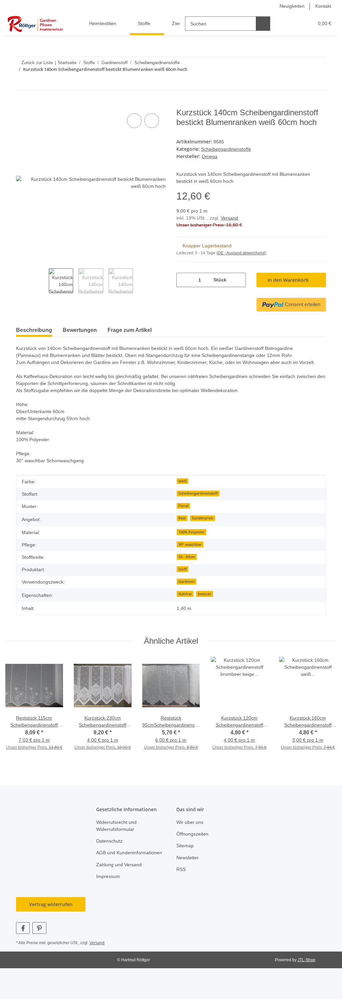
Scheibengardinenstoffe (228, 149)
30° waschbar (190, 558)
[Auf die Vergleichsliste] (134, 121)
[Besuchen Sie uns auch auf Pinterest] (39, 949)
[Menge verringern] (184, 279)
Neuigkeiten (290, 6)
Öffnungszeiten (193, 848)
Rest (182, 532)
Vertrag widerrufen (50, 925)
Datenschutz (110, 855)
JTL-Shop (307, 981)
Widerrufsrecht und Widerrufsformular (118, 839)
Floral (183, 519)
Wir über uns (191, 836)
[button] (283, 23)
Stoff (182, 583)
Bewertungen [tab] (80, 337)
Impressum (109, 897)
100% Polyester (191, 545)
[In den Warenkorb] (21, 104)
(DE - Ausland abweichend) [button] (242, 252)
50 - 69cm (186, 570)
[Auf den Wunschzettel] (151, 121)
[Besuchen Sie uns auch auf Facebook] (23, 949)
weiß (182, 495)
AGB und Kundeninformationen (121, 870)
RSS (180, 883)
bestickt (204, 607)
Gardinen (186, 595)
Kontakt (322, 6)
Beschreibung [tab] (34, 337)
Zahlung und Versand (120, 886)
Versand (231, 217)
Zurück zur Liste (37, 62)
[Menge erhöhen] (238, 279)
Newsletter (188, 872)
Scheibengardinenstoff (198, 507)
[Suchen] (263, 23)
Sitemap (185, 860)
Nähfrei (185, 607)
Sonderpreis (202, 532)
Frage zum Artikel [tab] (130, 337)
